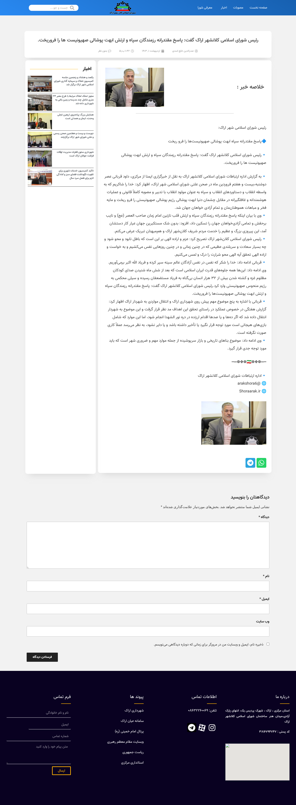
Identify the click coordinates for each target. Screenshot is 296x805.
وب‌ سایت (262, 621)
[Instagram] (212, 727)
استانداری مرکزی (132, 762)
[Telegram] (191, 727)
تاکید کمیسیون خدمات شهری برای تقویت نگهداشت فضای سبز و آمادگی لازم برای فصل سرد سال (75, 174)
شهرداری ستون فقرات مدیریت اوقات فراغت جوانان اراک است (75, 154)
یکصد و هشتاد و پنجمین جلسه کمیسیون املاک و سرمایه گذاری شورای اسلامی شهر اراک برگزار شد (74, 81)
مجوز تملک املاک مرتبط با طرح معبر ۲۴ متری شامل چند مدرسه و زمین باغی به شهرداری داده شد (73, 99)
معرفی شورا (205, 7)
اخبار (224, 7)
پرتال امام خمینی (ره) (129, 731)
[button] (261, 463)
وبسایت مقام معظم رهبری (125, 742)
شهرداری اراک (134, 710)
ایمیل (264, 599)
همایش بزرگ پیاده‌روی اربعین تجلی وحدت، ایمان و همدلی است (75, 116)
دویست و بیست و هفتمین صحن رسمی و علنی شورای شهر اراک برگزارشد (74, 135)
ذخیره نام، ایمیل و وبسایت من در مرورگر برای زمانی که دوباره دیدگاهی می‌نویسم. (208, 644)
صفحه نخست (258, 7)
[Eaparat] (202, 727)
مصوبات (238, 7)
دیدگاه (264, 517)
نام (266, 576)
